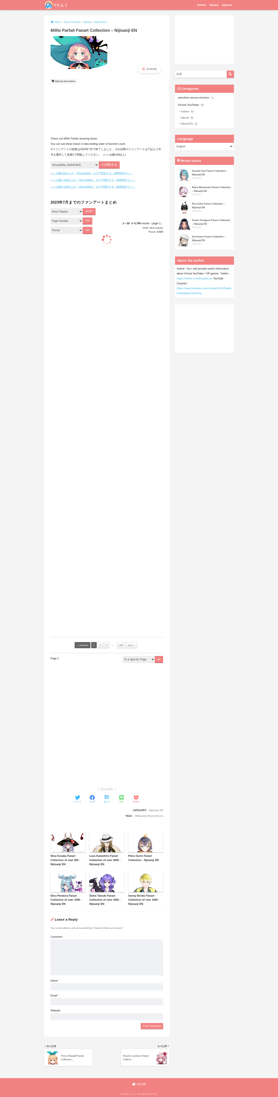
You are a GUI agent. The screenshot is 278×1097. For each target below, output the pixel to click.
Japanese (227, 5)
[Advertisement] (107, 110)
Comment (57, 936)
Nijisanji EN (156, 810)
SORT (89, 211)
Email (55, 995)
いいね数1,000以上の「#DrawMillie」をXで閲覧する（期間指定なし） (93, 180)
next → (131, 645)
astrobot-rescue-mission (195, 97)
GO (87, 220)
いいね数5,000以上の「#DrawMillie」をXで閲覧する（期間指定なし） (93, 186)
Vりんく (61, 5)
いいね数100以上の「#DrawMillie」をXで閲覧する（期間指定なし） (92, 173)
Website (55, 1010)
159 (121, 645)
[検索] (230, 74)
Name (55, 980)
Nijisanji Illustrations (65, 81)
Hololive (201, 5)
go (159, 659)
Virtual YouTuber (191, 104)
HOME (141, 1084)
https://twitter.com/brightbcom (194, 278)
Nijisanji (213, 5)
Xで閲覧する (109, 164)
